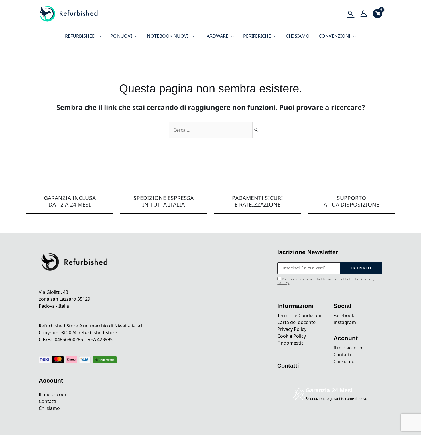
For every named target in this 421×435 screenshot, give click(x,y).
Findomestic (290, 343)
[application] (98, 36)
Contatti (47, 401)
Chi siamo (49, 408)
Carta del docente (296, 322)
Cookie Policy (291, 336)
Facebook (343, 315)
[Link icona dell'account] (363, 13)
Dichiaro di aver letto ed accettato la (326, 281)
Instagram (344, 322)
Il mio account (54, 394)
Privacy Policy (291, 329)
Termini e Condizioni (299, 315)
